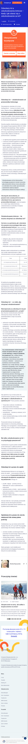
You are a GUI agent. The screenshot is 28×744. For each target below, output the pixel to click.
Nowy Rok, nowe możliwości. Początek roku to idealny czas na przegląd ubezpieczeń (13, 607)
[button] (3, 601)
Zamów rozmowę (9, 53)
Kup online (21, 53)
